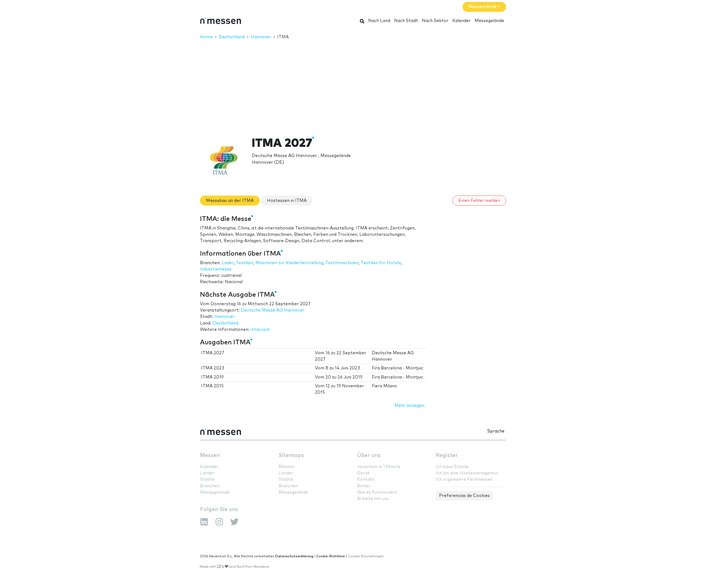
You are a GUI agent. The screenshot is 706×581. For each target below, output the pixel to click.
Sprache (495, 431)
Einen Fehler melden (479, 201)
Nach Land (379, 21)
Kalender (461, 21)
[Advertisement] (353, 84)
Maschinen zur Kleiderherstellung (289, 263)
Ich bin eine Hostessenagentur (467, 473)
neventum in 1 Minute (378, 467)
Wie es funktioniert (377, 492)
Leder (228, 263)
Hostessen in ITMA (287, 201)
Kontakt (366, 479)
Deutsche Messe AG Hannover (272, 310)
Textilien (244, 263)
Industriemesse (215, 269)
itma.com (260, 330)
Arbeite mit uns (373, 499)
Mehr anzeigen (409, 406)
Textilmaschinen (342, 263)
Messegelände (489, 21)
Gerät (363, 473)
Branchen (210, 486)
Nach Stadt (406, 21)
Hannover (224, 317)
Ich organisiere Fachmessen (464, 479)
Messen (210, 455)
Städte (207, 479)
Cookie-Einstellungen (366, 556)
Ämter (363, 486)
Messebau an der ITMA (230, 201)
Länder (207, 473)
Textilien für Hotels (381, 263)
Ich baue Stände (452, 467)
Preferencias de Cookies (464, 496)
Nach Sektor (435, 21)
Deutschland (225, 323)
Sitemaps (291, 455)
